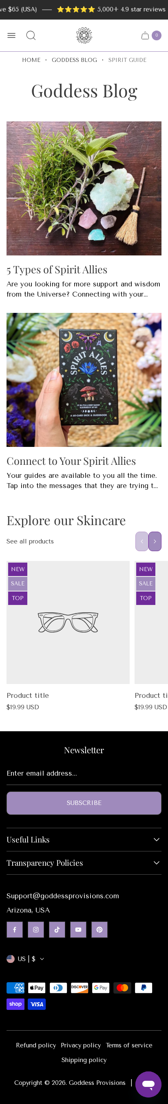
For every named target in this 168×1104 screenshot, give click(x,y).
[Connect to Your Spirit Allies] (84, 380)
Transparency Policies (45, 863)
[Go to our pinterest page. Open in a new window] (99, 929)
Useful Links (28, 839)
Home (31, 60)
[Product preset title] (68, 622)
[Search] (31, 35)
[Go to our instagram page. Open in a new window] (36, 929)
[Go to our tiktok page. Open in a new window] (57, 929)
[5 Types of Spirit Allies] (84, 188)
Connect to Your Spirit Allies (71, 460)
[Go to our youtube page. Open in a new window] (78, 929)
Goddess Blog (74, 60)
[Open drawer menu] (11, 35)
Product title (28, 695)
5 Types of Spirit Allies (57, 269)
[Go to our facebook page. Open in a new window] (15, 929)
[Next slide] (154, 541)
